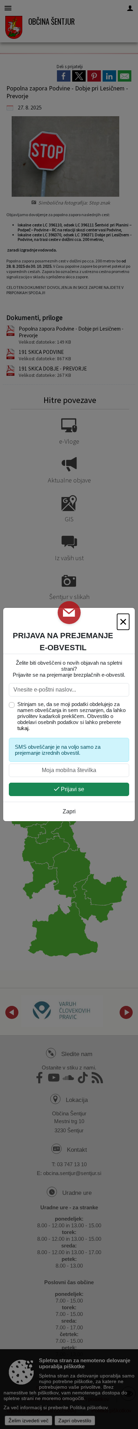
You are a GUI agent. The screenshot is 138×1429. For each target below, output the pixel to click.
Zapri (69, 811)
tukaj (22, 728)
